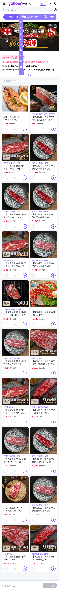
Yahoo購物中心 (19, 4)
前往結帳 (49, 585)
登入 (43, 3)
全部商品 (7, 81)
